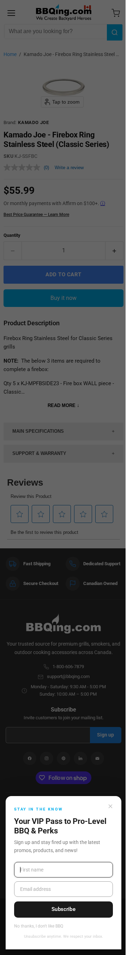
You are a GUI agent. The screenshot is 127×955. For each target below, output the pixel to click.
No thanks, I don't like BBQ (38, 926)
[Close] (110, 806)
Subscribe (63, 909)
